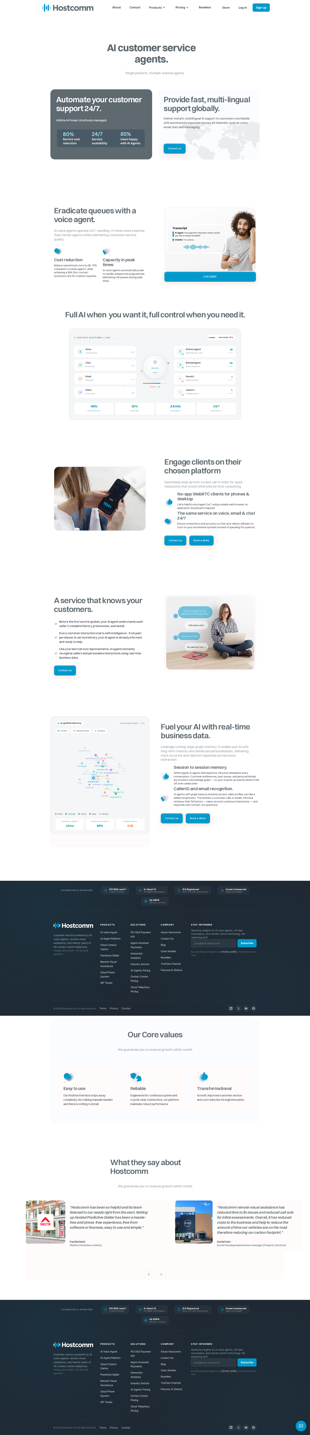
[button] (157, 7)
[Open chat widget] (301, 1426)
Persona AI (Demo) (171, 970)
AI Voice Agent (108, 932)
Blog (163, 944)
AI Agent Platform (110, 938)
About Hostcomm (171, 932)
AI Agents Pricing (140, 970)
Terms (103, 1008)
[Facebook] (253, 1008)
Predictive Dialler (109, 955)
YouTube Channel (170, 963)
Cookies (126, 1008)
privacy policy (229, 951)
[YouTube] (246, 1008)
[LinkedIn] (231, 1008)
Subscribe (247, 943)
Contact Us (167, 938)
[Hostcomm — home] (73, 925)
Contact (135, 7)
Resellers (205, 7)
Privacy (114, 1008)
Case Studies (168, 951)
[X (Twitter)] (238, 1008)
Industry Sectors (140, 964)
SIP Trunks (106, 982)
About (116, 7)
